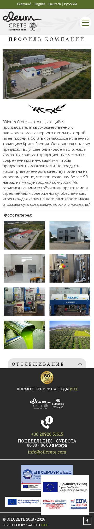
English (40, 4)
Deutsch (55, 4)
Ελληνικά (24, 4)
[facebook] (87, 521)
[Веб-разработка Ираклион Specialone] (47, 525)
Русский (70, 4)
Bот (74, 389)
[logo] (47, 404)
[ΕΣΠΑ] (65, 495)
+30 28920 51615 (47, 434)
